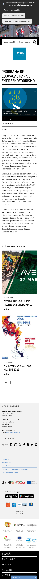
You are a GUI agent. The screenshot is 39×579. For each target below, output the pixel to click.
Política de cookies (25, 5)
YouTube (32, 445)
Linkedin (11, 444)
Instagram (15, 444)
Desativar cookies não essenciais (17, 21)
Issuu (28, 444)
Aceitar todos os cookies (14, 15)
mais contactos (8, 438)
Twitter (20, 444)
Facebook (24, 444)
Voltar (7, 382)
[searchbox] (19, 42)
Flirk (36, 444)
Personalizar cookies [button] (12, 10)
